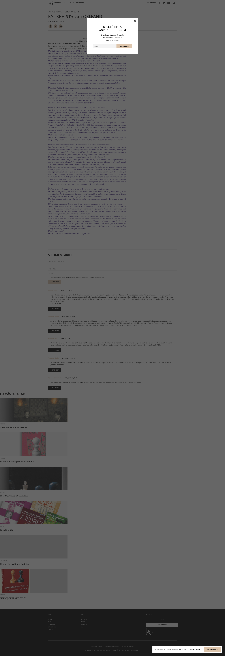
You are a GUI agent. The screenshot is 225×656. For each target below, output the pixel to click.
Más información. (195, 649)
